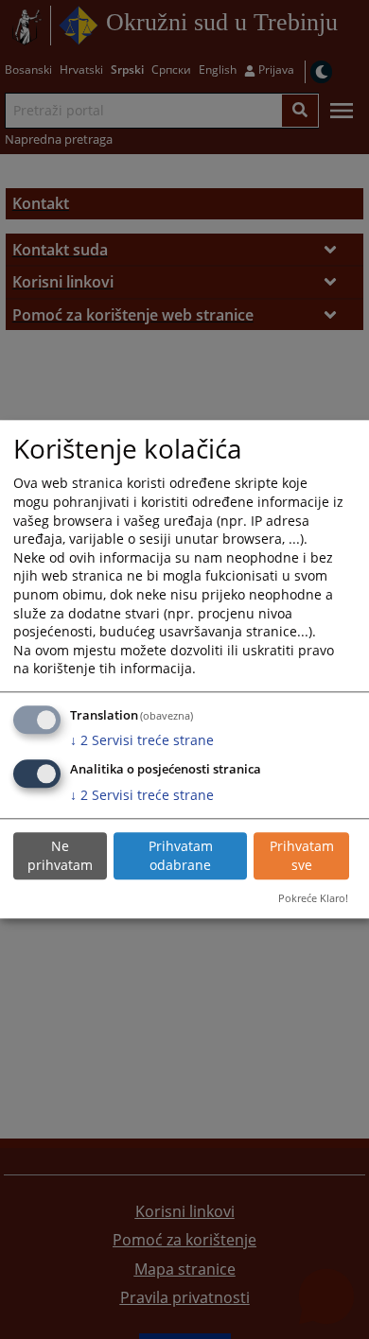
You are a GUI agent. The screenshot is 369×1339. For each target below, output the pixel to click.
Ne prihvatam (60, 855)
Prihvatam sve (302, 855)
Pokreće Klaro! (313, 898)
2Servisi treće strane (142, 741)
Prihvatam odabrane (181, 855)
